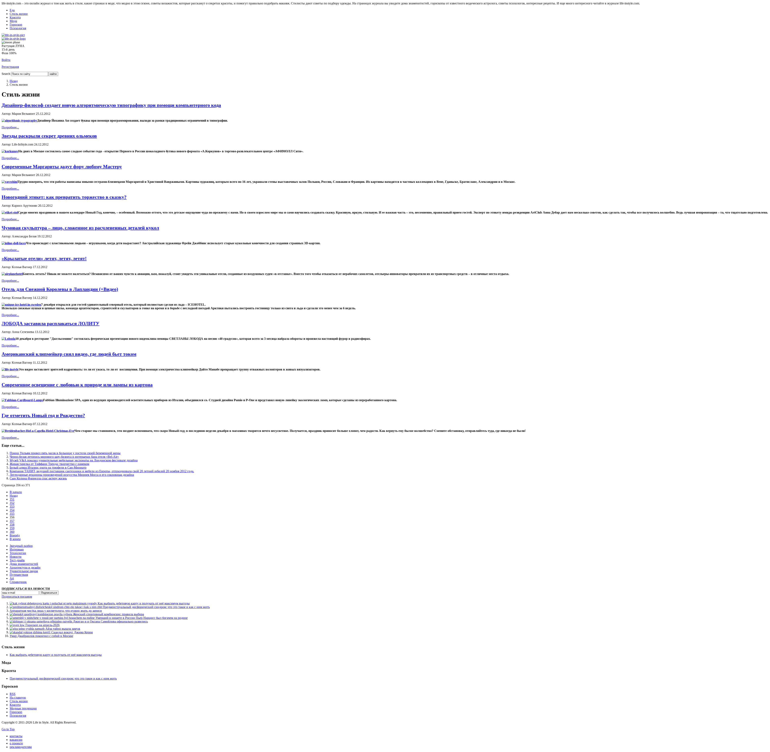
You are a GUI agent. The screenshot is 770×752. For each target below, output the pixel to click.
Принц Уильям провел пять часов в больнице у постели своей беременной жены (65, 453)
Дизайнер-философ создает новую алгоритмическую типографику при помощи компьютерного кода (111, 105)
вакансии (16, 739)
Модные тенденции (23, 708)
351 (12, 499)
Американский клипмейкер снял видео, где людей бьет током (69, 354)
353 (12, 506)
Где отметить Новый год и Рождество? (43, 415)
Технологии (18, 553)
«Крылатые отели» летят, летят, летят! (44, 258)
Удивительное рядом (24, 571)
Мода (13, 21)
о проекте (16, 743)
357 (12, 521)
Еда (12, 10)
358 (12, 524)
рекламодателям (21, 747)
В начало (16, 492)
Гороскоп (16, 24)
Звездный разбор (21, 545)
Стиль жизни (19, 13)
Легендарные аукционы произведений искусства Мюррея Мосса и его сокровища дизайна (72, 474)
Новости (15, 556)
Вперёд (15, 535)
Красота (15, 17)
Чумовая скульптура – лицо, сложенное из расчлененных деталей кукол (80, 227)
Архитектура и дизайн (25, 567)
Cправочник (18, 582)
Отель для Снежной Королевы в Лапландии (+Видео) (60, 289)
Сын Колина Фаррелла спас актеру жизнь (38, 478)
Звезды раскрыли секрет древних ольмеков (49, 135)
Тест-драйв (17, 560)
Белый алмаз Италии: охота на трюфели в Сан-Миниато (48, 467)
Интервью (17, 549)
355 (12, 513)
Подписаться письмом (17, 596)
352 (12, 503)
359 (12, 528)
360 (12, 531)
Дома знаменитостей (24, 564)
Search (6, 73)
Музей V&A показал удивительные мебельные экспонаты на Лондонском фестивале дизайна (74, 460)
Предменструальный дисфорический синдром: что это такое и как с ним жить (63, 678)
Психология (18, 28)
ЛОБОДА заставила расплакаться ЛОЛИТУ (50, 323)
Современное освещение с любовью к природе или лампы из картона (77, 384)
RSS (12, 694)
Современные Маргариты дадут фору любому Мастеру (62, 166)
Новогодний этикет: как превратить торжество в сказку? (64, 197)
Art (12, 578)
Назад (14, 81)
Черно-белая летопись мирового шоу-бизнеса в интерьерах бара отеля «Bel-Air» (64, 456)
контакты (16, 736)
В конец (15, 539)
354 (12, 510)
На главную (18, 697)
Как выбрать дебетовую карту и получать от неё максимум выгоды (56, 654)
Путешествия (19, 574)
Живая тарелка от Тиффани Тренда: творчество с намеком (49, 464)
